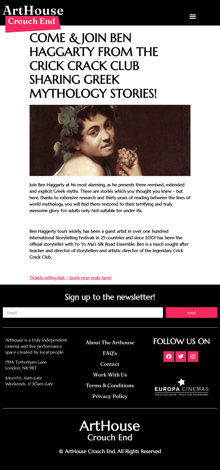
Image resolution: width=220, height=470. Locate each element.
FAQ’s (110, 353)
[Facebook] (168, 356)
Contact (109, 364)
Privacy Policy (110, 396)
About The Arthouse (110, 342)
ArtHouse (33, 10)
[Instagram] (193, 356)
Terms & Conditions (110, 385)
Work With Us (110, 374)
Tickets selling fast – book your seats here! (71, 277)
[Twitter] (180, 356)
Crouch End (32, 21)
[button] (192, 16)
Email (8, 305)
